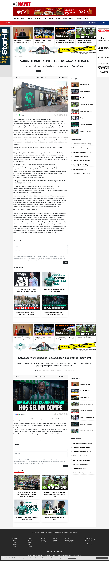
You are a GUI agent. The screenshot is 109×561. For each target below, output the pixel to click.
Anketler (43, 540)
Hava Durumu (56, 542)
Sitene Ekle (36, 532)
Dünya (23, 18)
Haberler (15, 56)
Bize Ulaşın (74, 532)
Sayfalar (55, 540)
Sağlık (44, 18)
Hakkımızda (58, 532)
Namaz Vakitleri (69, 542)
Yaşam (64, 18)
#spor (37, 440)
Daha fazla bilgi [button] (72, 558)
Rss (43, 532)
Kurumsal (66, 532)
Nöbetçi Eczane (45, 542)
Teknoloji (37, 18)
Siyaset (51, 18)
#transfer (42, 440)
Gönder (65, 262)
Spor (20, 353)
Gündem (78, 18)
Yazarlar (103, 22)
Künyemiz (49, 532)
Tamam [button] (102, 558)
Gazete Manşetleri (69, 540)
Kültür (30, 18)
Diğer (84, 18)
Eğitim (71, 18)
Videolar (84, 22)
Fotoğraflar (94, 22)
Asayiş (58, 18)
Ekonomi (16, 18)
